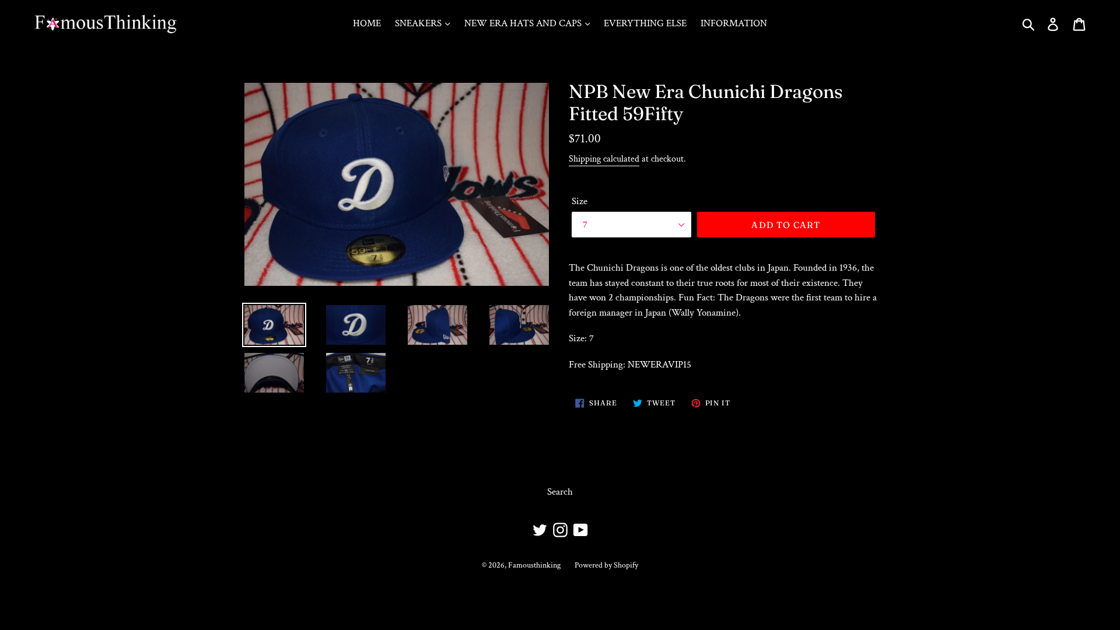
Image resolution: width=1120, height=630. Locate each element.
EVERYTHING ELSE (645, 23)
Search (560, 491)
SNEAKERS (419, 23)
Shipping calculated (604, 159)
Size (579, 201)
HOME (367, 23)
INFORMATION (734, 23)
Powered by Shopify (606, 565)
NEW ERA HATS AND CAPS (524, 23)
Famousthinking (534, 565)
